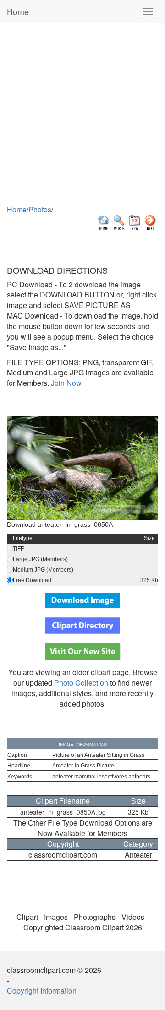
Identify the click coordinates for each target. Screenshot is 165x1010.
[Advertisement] (82, 114)
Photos (39, 209)
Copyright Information (42, 990)
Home (18, 11)
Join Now (65, 383)
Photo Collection (81, 682)
